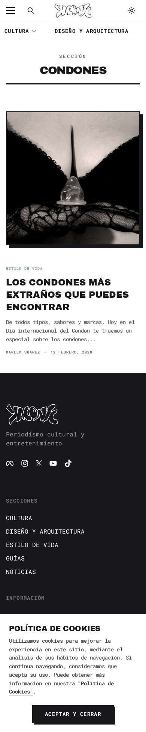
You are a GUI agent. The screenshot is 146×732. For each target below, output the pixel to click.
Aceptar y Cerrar (73, 713)
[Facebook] (9, 463)
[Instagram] (24, 463)
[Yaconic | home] (73, 414)
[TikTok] (68, 463)
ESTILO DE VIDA (32, 545)
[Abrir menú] (14, 10)
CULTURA (16, 30)
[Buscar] (30, 10)
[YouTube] (53, 463)
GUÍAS (15, 558)
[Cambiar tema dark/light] (132, 10)
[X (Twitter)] (39, 463)
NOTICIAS (21, 571)
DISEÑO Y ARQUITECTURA (91, 30)
